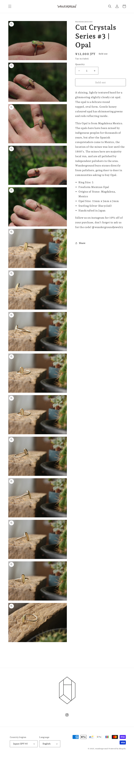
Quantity (80, 64)
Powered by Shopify (117, 749)
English (46, 743)
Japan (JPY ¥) (20, 743)
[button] (9, 6)
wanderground (101, 749)
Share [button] (82, 243)
